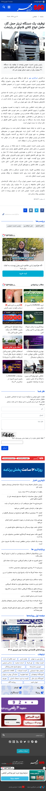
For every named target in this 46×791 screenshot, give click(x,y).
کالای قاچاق (39, 226)
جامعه (41, 17)
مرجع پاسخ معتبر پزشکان (13, 666)
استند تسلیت (19, 663)
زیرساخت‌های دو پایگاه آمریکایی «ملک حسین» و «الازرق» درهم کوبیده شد (23, 590)
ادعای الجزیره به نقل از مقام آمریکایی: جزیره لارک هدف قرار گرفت (22, 561)
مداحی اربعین (7, 663)
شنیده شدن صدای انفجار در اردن (31, 596)
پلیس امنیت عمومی (14, 226)
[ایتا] (10, 742)
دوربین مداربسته (35, 666)
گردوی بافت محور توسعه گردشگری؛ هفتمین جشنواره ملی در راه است (22, 535)
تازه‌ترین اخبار (39, 480)
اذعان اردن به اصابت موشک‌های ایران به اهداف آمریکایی (23, 584)
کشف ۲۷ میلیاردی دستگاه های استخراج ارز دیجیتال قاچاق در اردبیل (22, 514)
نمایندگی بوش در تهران (9, 674)
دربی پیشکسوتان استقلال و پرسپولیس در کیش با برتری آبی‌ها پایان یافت (22, 554)
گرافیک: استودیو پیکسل (15, 787)
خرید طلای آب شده (9, 659)
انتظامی (35, 17)
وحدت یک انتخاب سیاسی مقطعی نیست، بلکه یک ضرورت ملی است (21, 542)
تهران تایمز (34, 682)
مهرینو (5, 678)
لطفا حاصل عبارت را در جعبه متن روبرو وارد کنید (28, 438)
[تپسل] (3, 235)
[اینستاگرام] (28, 742)
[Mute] (8, 259)
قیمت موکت (39, 663)
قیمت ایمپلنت (22, 670)
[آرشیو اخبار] (13, 742)
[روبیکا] (21, 742)
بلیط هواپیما (24, 674)
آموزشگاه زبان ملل (37, 678)
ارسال (5, 448)
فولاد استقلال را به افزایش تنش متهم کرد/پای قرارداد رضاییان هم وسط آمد (22, 609)
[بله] (32, 742)
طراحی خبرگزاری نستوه (33, 787)
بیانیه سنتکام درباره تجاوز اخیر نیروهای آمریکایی (26, 579)
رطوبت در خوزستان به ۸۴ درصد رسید (30, 492)
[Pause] (5, 259)
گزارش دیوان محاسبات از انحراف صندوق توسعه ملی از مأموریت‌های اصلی (24, 497)
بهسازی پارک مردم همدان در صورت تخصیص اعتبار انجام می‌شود (23, 521)
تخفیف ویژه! (14, 778)
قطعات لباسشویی (8, 670)
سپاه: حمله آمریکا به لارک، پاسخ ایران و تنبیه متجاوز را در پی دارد (22, 573)
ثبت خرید (23, 273)
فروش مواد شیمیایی (36, 670)
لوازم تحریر (23, 659)
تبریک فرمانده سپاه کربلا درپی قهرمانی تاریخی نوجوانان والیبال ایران (22, 601)
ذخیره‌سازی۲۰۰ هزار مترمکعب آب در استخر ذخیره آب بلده (23, 503)
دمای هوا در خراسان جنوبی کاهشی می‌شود (28, 508)
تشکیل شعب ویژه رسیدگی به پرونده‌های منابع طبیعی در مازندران (23, 528)
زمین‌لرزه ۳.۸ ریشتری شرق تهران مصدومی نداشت (25, 567)
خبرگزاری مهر (33, 78)
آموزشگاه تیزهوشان (37, 674)
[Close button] (44, 768)
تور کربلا (29, 663)
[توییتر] (24, 742)
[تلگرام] (36, 742)
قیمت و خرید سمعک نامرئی (19, 678)
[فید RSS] (17, 742)
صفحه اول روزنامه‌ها (36, 616)
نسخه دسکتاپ (23, 751)
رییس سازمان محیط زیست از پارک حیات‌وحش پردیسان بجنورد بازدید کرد (22, 485)
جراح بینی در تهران (37, 659)
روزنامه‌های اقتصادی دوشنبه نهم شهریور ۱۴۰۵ (26, 649)
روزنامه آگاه (12, 682)
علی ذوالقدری (28, 226)
